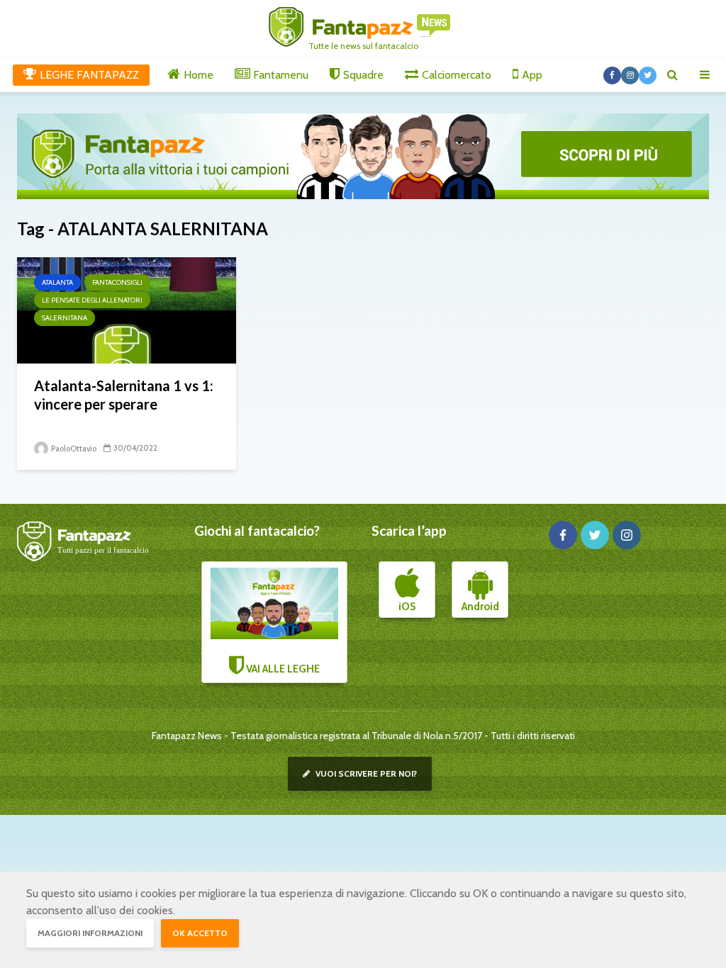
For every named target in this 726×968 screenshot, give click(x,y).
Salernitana (64, 317)
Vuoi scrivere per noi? (365, 773)
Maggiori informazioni (90, 933)
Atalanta (57, 282)
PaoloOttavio (73, 449)
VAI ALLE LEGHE (282, 669)
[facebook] (563, 535)
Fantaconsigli (117, 282)
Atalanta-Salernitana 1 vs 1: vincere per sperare (123, 394)
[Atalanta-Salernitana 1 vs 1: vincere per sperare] (126, 309)
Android (480, 606)
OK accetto (200, 933)
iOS (406, 606)
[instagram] (627, 535)
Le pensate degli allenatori (92, 300)
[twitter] (595, 535)
